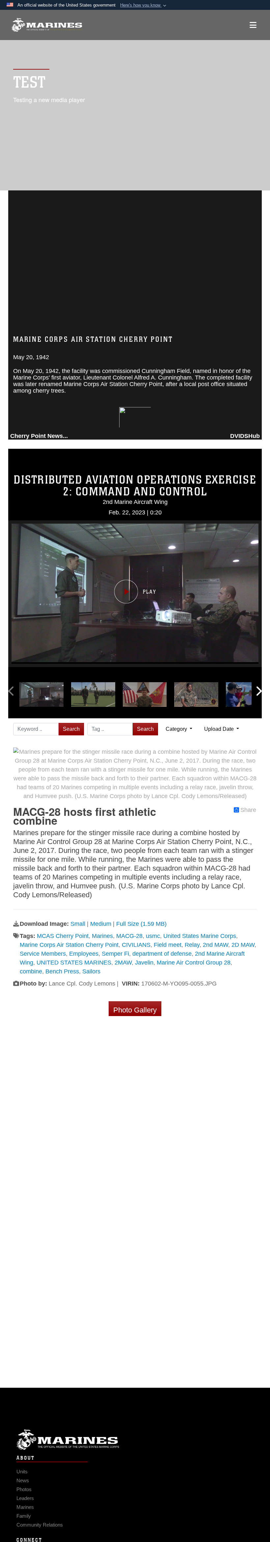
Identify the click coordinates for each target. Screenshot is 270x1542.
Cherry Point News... (39, 436)
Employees (83, 953)
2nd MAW (215, 945)
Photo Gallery (135, 1010)
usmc (153, 936)
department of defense (162, 953)
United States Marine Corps (199, 936)
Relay (192, 945)
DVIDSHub (245, 436)
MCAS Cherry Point (63, 936)
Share (248, 810)
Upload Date (219, 729)
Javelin (144, 962)
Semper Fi (115, 953)
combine (31, 971)
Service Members (43, 953)
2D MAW (243, 945)
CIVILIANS (136, 945)
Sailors (91, 971)
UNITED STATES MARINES (74, 962)
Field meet (167, 945)
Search (71, 729)
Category (177, 729)
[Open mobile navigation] (253, 25)
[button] (144, 5)
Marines (102, 936)
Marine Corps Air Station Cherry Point (69, 945)
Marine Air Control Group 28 (193, 962)
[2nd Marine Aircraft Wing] (47, 25)
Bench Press (62, 971)
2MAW (123, 962)
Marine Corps (135, 1439)
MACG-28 (129, 936)
